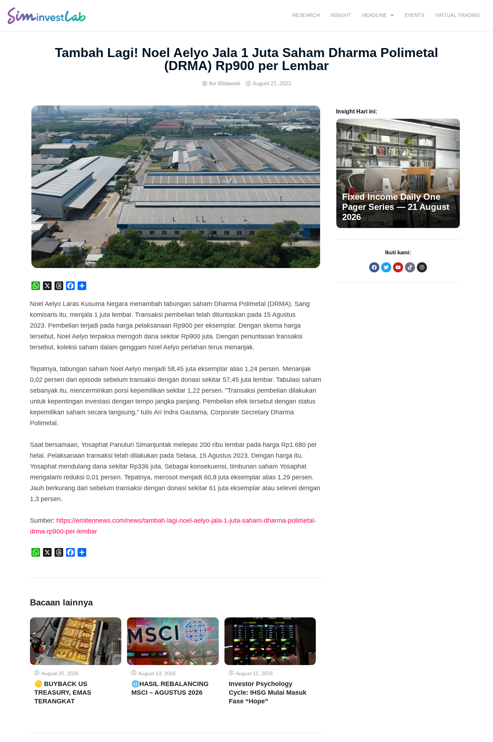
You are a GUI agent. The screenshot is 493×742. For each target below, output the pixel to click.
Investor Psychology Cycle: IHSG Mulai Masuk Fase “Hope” (267, 692)
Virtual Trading (457, 15)
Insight (341, 15)
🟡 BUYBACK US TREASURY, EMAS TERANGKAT (62, 692)
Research (306, 15)
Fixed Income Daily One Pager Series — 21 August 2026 (395, 207)
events (414, 15)
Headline (374, 15)
